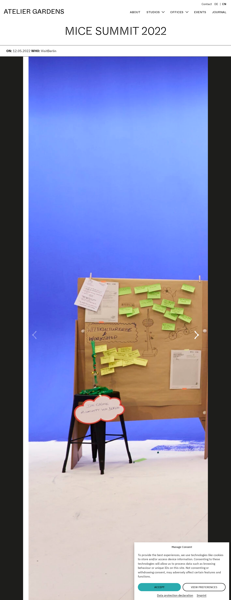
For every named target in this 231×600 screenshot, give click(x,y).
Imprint (201, 595)
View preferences (204, 587)
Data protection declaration (175, 595)
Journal (219, 12)
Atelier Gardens (34, 11)
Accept (159, 587)
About (135, 12)
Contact (207, 4)
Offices (176, 12)
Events (200, 12)
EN (224, 4)
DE (216, 4)
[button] (196, 335)
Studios (153, 12)
